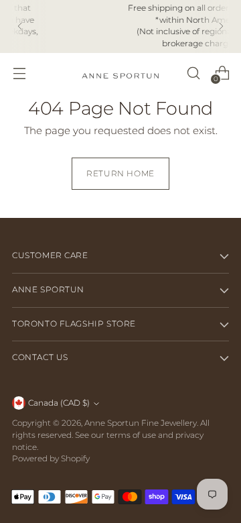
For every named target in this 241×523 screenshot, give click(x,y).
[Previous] (20, 26)
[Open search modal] (193, 72)
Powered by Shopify (51, 458)
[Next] (221, 26)
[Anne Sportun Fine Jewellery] (120, 72)
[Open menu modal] (19, 72)
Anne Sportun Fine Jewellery (140, 423)
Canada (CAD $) (59, 403)
